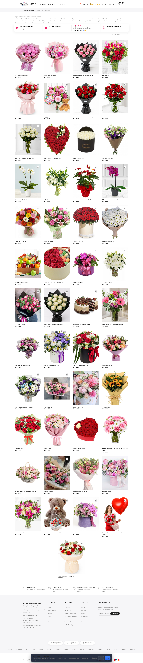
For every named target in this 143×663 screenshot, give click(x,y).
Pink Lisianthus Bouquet (80, 491)
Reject (101, 658)
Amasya (50, 649)
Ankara (38, 10)
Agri (34, 649)
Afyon (27, 649)
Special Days (84, 616)
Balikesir (132, 649)
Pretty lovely (47, 448)
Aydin (115, 649)
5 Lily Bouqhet (48, 200)
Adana (10, 649)
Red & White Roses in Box (80, 365)
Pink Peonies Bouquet (21, 75)
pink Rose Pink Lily (49, 241)
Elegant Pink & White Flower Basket (25, 491)
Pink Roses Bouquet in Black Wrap (83, 75)
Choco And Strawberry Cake (81, 324)
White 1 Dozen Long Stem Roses (24, 158)
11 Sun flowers (106, 407)
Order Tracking (68, 625)
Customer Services (86, 619)
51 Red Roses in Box (78, 241)
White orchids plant (21, 200)
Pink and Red (105, 75)
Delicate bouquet (107, 365)
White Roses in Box (78, 158)
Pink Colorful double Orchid (110, 200)
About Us (67, 607)
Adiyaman (19, 649)
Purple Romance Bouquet (22, 365)
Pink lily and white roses (22, 533)
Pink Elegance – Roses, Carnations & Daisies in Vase (115, 449)
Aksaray (41, 649)
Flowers (60, 4)
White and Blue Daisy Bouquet (24, 407)
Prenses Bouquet (49, 491)
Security (83, 610)
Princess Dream (106, 491)
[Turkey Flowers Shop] (29, 4)
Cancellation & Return (70, 616)
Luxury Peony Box (78, 407)
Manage (94, 658)
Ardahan (100, 649)
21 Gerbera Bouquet (21, 241)
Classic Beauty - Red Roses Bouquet (84, 117)
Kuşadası (123, 649)
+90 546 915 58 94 (28, 623)
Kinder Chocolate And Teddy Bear (54, 533)
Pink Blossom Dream (50, 75)
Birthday (43, 4)
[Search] (114, 4)
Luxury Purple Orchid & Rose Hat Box (84, 533)
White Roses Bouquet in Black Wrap (54, 324)
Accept (107, 658)
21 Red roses (19, 448)
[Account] (116, 4)
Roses (49, 607)
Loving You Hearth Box (79, 448)
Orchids (50, 622)
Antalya (74, 649)
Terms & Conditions (70, 613)
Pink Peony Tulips (20, 324)
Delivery (83, 613)
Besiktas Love (48, 407)
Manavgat (91, 649)
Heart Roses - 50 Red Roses (52, 158)
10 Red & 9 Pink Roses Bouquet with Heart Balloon (114, 534)
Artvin (108, 649)
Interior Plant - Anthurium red (82, 200)
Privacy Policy (68, 622)
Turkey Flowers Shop (28, 10)
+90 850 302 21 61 (28, 618)
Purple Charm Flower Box (51, 365)
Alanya (66, 649)
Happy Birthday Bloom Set (52, 117)
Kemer (82, 649)
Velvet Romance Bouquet (66, 576)
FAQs (82, 622)
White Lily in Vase (107, 283)
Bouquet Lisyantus (107, 158)
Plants (49, 619)
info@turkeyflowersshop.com (33, 625)
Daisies (50, 613)
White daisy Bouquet (108, 241)
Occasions (51, 4)
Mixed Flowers (52, 610)
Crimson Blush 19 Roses (22, 117)
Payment (83, 607)
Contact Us (67, 610)
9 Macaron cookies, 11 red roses (54, 283)
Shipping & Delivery (69, 619)
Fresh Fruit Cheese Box (21, 283)
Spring (49, 616)
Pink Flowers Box (78, 283)
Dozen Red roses (107, 117)
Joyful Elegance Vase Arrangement (112, 324)
